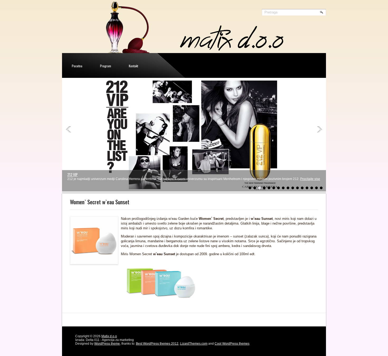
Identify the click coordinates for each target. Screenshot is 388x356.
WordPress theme (107, 343)
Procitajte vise (310, 179)
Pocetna (77, 66)
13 (307, 188)
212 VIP (72, 174)
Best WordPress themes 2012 (157, 343)
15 (316, 188)
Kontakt (133, 66)
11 (297, 188)
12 (302, 188)
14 (311, 188)
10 (292, 188)
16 (321, 188)
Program (105, 66)
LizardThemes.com (193, 343)
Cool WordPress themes (232, 343)
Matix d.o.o (109, 336)
